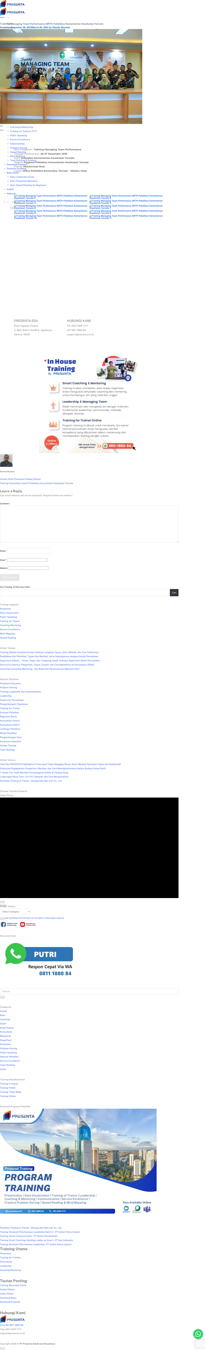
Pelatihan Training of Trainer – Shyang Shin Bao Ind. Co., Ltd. (31, 781)
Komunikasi (6, 1032)
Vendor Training (8, 745)
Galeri (2, 17)
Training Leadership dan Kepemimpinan (20, 691)
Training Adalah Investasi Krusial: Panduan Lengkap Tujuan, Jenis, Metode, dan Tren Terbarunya (49, 652)
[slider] (34, 918)
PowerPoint (6, 1040)
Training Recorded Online (13, 1285)
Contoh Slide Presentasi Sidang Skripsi (20, 479)
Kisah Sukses (7, 1027)
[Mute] (2, 918)
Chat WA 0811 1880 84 (11, 1325)
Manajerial (5, 1036)
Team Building (7, 749)
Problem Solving (8, 687)
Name (3, 551)
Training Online (8, 1096)
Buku (2, 1015)
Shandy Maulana (61, 27)
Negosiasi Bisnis (8, 716)
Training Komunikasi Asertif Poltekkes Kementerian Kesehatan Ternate (36, 483)
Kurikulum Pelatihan (10, 741)
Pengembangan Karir (11, 737)
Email (3, 560)
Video (3, 1069)
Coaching (5, 1019)
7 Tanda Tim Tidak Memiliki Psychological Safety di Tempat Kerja (34, 772)
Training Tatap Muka (10, 1092)
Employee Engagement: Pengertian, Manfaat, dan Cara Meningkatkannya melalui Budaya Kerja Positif (53, 768)
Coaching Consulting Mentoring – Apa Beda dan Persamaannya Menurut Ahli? (40, 669)
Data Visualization (9, 612)
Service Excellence (10, 629)
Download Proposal (10, 1302)
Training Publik (7, 1087)
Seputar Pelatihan (9, 1056)
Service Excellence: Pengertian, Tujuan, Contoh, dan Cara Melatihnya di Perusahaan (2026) (47, 664)
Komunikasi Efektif (10, 725)
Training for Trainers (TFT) (23, 131)
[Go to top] (2, 1348)
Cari (174, 592)
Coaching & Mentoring (21, 127)
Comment (5, 503)
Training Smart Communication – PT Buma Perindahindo (28, 1236)
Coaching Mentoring (10, 625)
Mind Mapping (7, 633)
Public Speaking (18, 135)
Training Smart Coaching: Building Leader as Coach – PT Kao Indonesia (36, 1240)
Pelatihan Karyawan (10, 683)
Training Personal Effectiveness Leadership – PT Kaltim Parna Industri (36, 1244)
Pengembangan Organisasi (14, 704)
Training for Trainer (10, 621)
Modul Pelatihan (8, 733)
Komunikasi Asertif (10, 720)
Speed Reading (8, 637)
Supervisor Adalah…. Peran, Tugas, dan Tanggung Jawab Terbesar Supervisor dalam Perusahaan (50, 660)
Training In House (9, 1083)
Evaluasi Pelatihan (9, 712)
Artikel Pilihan (7, 1289)
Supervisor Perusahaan (12, 700)
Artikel (3, 1011)
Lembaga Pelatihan (10, 729)
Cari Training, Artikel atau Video (15, 587)
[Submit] (2, 997)
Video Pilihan (7, 1293)
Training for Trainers (10, 1257)
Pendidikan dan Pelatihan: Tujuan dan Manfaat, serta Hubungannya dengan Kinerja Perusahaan (49, 656)
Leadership (6, 696)
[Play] (2, 902)
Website (3, 568)
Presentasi (5, 608)
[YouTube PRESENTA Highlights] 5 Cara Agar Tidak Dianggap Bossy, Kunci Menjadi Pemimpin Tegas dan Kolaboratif (60, 764)
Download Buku (8, 1298)
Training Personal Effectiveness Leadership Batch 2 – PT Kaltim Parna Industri (40, 1232)
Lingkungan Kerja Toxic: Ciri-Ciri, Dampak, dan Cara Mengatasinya (34, 776)
